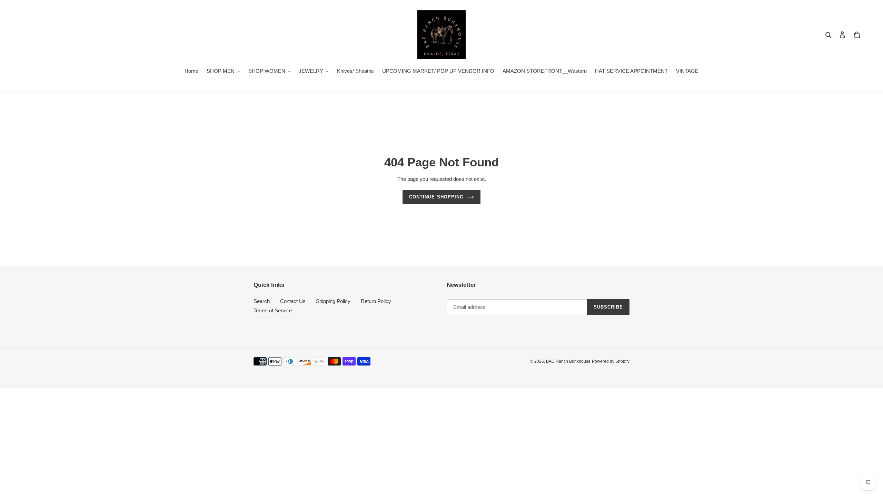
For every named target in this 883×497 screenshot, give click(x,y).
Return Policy (376, 301)
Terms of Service (273, 310)
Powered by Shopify (610, 361)
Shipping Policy (333, 301)
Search (262, 301)
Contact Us (293, 301)
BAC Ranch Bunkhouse (568, 361)
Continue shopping (436, 196)
